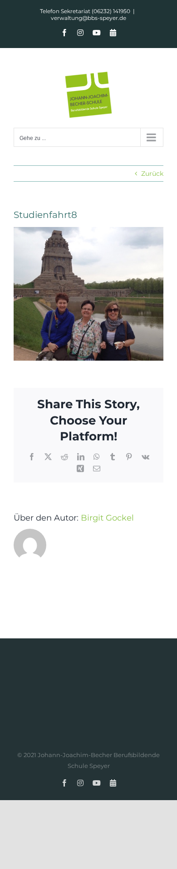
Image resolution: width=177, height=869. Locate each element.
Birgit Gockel (107, 518)
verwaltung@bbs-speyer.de (88, 17)
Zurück (152, 173)
